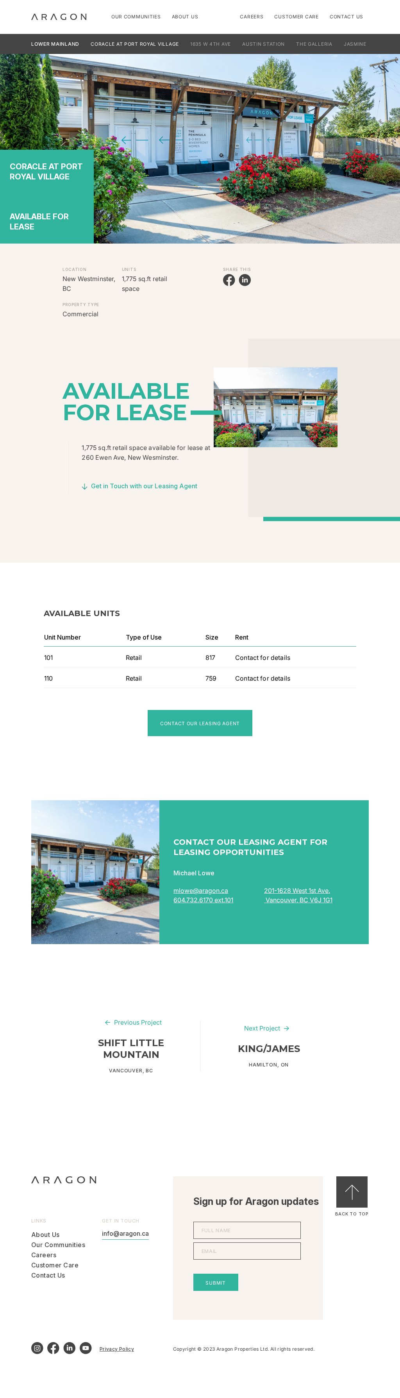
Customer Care (296, 16)
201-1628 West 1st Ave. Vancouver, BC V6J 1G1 (298, 895)
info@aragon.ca (125, 1233)
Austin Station (263, 44)
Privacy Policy (117, 1349)
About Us (185, 16)
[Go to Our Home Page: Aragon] (58, 17)
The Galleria (314, 44)
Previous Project (138, 1022)
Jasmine (355, 44)
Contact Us (346, 16)
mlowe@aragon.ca (200, 890)
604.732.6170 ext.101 (203, 900)
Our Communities (136, 16)
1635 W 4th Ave (210, 44)
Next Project (262, 1028)
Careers (251, 16)
